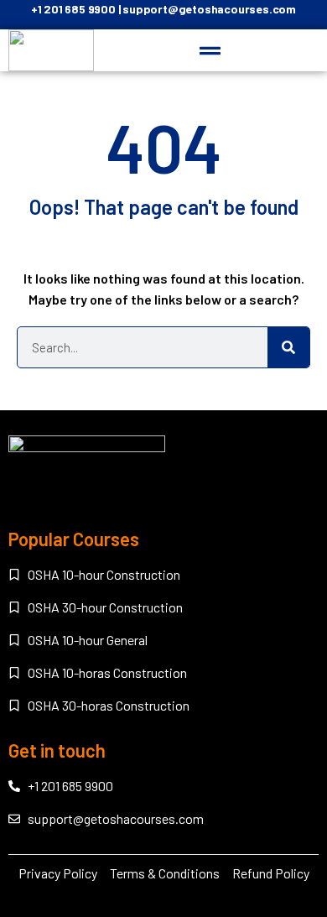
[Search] (288, 347)
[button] (210, 51)
